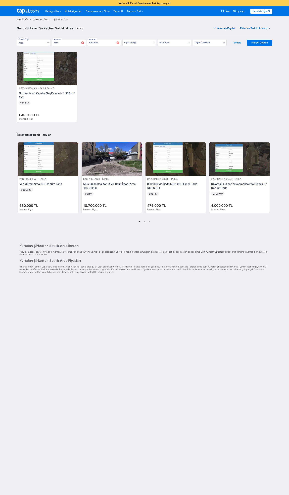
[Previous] (20, 174)
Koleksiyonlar (73, 11)
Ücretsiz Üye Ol (261, 11)
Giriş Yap (239, 11)
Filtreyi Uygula (259, 42)
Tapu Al (118, 11)
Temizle (236, 42)
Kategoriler (52, 11)
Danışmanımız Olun (97, 11)
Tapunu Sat (134, 11)
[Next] (268, 174)
